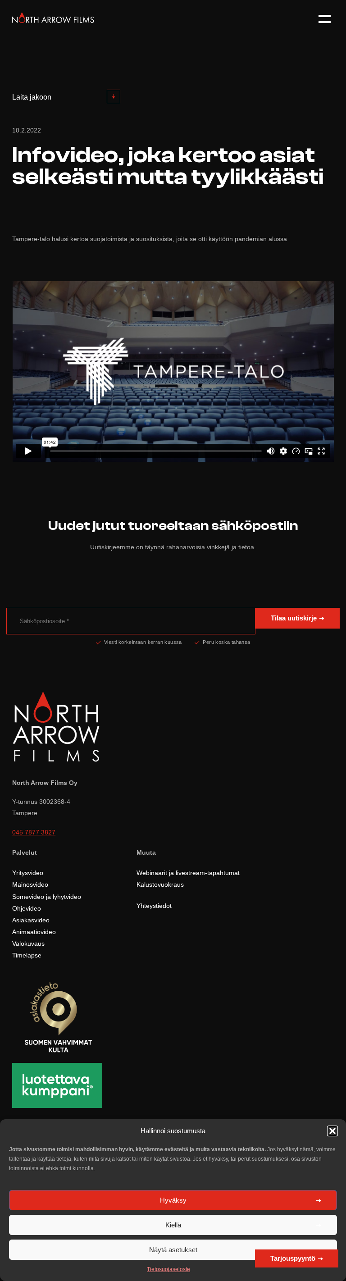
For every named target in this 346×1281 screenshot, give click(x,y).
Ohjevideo (26, 908)
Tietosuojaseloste (168, 1269)
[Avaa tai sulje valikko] (321, 19)
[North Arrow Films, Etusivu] (53, 20)
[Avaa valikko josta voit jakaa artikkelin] (114, 97)
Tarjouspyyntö (292, 1258)
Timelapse (26, 955)
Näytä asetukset (173, 1250)
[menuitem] (66, 97)
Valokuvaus (28, 943)
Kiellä (173, 1225)
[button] (332, 1130)
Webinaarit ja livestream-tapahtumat (188, 872)
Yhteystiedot (154, 905)
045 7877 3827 (33, 832)
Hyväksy (173, 1200)
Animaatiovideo (34, 931)
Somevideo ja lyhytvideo (46, 896)
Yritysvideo (27, 872)
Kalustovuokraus (160, 884)
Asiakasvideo (31, 920)
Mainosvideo (30, 884)
